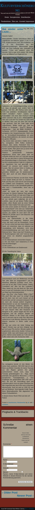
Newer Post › (25, 495)
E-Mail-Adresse (8, 464)
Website (5, 468)
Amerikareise (25, 17)
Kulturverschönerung (17, 8)
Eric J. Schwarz (29, 508)
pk (28, 402)
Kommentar (7, 444)
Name (5, 460)
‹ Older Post (10, 492)
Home (7, 17)
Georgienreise (15, 17)
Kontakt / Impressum (26, 21)
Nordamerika (21, 402)
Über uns (15, 21)
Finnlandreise (6, 21)
